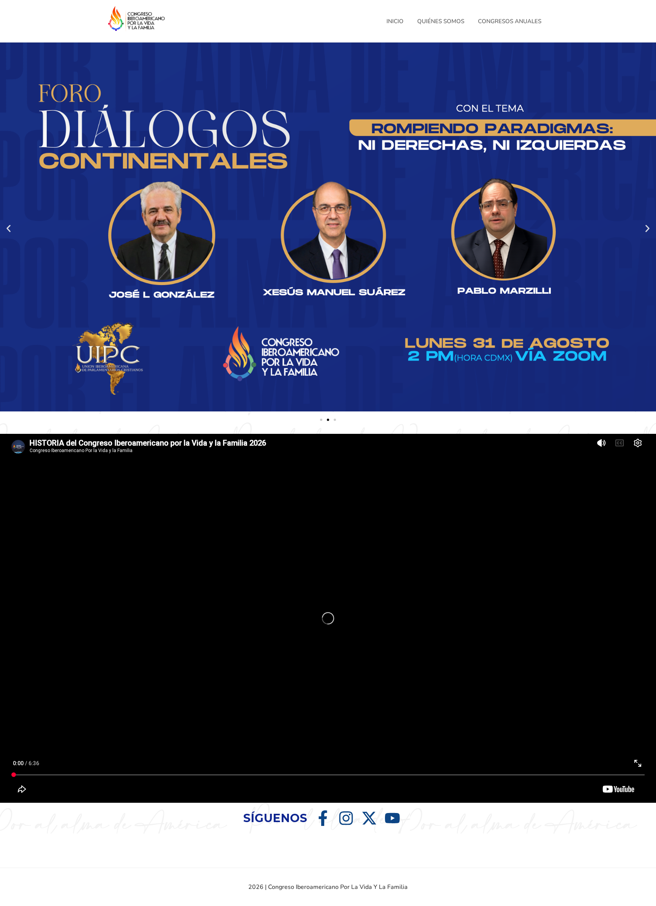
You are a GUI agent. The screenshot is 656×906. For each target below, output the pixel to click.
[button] (8, 228)
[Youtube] (392, 818)
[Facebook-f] (323, 818)
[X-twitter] (369, 818)
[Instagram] (346, 818)
